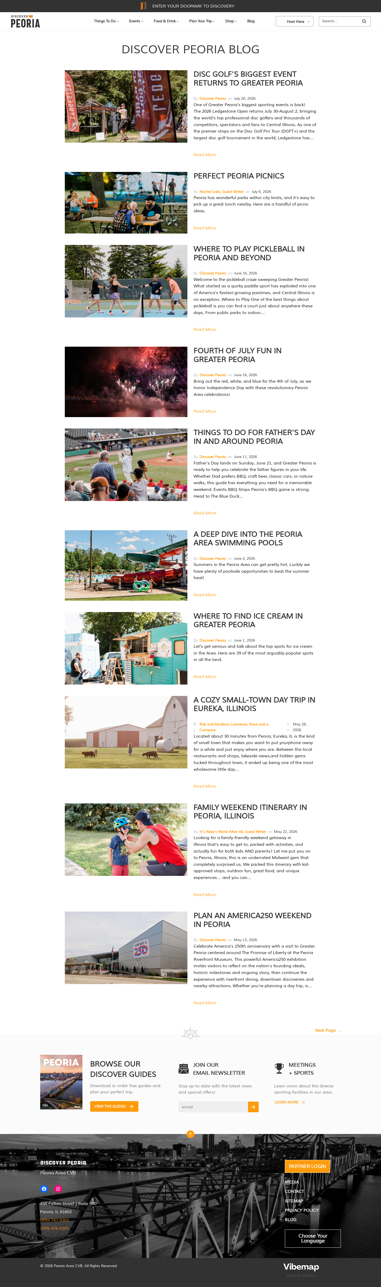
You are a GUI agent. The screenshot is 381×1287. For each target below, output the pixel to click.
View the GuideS (110, 1106)
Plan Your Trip (200, 21)
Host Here (295, 21)
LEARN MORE (286, 1102)
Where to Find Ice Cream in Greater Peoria (248, 621)
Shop (229, 21)
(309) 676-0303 (54, 1228)
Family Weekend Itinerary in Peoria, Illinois (250, 812)
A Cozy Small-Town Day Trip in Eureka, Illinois (254, 704)
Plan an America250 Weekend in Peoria (253, 920)
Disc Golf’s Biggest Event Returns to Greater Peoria (248, 79)
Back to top (190, 1135)
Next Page (328, 1030)
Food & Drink (165, 21)
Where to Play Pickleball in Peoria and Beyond (249, 253)
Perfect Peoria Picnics (239, 176)
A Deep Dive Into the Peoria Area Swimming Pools (248, 539)
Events (134, 21)
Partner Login (307, 1166)
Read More (205, 154)
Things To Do (105, 21)
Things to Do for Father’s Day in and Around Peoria (254, 437)
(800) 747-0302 (54, 1220)
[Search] (364, 21)
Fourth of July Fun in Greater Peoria (238, 355)
